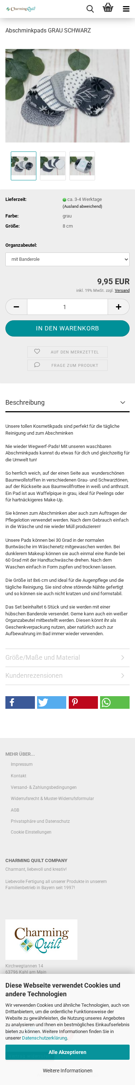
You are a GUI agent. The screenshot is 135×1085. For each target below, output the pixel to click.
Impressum (22, 764)
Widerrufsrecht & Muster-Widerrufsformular (52, 798)
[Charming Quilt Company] (18, 9)
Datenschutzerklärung (44, 1038)
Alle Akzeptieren (67, 1052)
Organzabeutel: (21, 245)
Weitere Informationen (68, 1070)
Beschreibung (25, 402)
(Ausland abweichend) (82, 206)
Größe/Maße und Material (42, 657)
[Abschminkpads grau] (67, 95)
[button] (16, 307)
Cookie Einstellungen (31, 832)
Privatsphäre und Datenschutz (40, 821)
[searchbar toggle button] (90, 9)
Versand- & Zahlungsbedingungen (44, 787)
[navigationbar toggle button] (126, 9)
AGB (15, 810)
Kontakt (18, 775)
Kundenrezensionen (34, 675)
